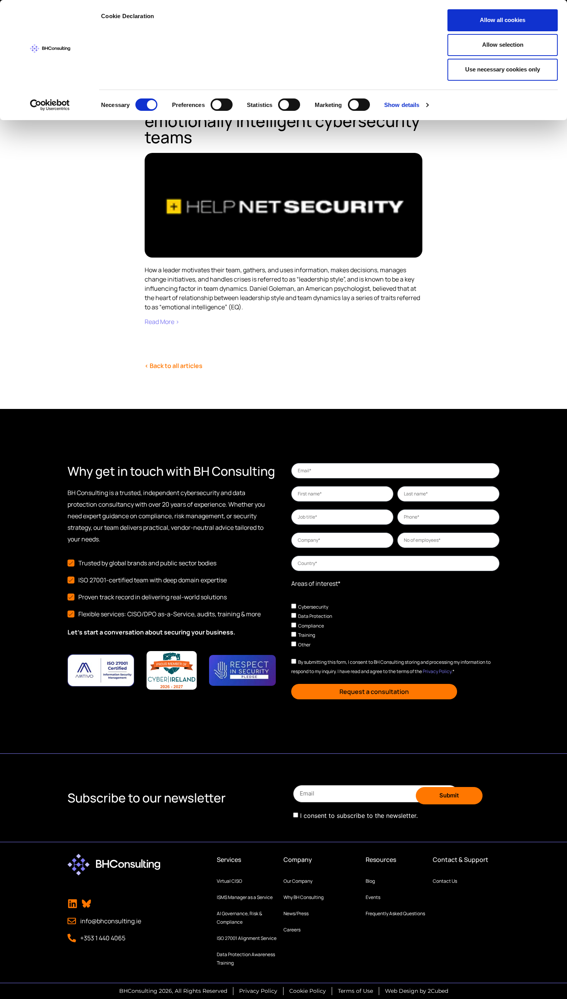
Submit (449, 795)
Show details (401, 105)
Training (306, 635)
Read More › (162, 321)
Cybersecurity (313, 606)
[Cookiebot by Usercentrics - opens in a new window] (50, 105)
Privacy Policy (437, 671)
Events (373, 897)
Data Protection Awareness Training (246, 958)
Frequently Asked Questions (395, 913)
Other (304, 644)
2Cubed (438, 990)
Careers (292, 929)
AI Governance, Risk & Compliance (239, 917)
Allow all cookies (502, 20)
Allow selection (502, 44)
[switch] (222, 104)
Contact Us (445, 881)
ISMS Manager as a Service (245, 897)
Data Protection (315, 616)
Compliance (311, 625)
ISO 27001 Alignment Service (247, 938)
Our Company (298, 881)
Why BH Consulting (304, 897)
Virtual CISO (229, 881)
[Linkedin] (73, 904)
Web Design (401, 990)
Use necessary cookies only (502, 69)
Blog (370, 881)
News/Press (296, 913)
